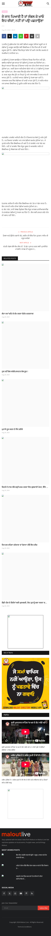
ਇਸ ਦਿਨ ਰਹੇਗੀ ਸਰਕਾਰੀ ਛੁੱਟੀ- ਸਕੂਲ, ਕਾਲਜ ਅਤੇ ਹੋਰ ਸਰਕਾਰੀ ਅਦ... (31, 856)
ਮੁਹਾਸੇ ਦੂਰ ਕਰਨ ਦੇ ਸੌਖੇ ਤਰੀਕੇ (12, 429)
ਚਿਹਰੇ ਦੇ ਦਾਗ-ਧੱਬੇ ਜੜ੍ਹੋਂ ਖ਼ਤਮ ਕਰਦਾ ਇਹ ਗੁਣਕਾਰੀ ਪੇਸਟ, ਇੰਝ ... (25, 487)
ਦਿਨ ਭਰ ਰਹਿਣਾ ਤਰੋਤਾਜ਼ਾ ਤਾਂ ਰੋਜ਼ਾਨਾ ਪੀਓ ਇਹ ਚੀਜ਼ (19, 545)
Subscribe (43, 908)
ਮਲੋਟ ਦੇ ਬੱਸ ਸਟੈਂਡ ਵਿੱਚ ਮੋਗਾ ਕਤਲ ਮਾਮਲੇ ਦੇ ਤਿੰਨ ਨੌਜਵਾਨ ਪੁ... (32, 867)
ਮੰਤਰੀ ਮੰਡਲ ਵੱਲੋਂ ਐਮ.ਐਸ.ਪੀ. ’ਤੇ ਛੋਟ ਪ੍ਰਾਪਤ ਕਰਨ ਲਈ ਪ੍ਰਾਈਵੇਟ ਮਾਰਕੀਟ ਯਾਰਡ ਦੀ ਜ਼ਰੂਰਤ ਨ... (25, 247)
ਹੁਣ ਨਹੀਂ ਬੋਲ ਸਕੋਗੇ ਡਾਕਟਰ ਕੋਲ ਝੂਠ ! (15, 371)
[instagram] (15, 893)
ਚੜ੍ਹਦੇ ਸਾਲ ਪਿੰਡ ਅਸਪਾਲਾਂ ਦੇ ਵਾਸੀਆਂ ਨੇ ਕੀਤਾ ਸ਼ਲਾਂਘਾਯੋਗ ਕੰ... (29, 877)
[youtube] (21, 893)
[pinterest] (26, 893)
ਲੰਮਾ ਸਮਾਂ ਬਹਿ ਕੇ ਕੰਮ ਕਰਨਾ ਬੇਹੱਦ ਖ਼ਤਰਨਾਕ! (18, 313)
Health (5, 11)
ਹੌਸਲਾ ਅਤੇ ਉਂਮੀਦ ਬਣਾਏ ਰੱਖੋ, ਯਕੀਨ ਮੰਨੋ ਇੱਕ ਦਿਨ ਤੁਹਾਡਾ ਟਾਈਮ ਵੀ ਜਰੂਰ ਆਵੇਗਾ (25, 237)
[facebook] (4, 893)
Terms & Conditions (25, 927)
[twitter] (9, 893)
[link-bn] (25, 631)
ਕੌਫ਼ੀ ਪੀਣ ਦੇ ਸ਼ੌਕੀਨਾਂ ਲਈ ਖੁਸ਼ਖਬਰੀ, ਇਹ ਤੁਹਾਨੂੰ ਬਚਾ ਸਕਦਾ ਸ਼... (24, 602)
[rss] (32, 893)
